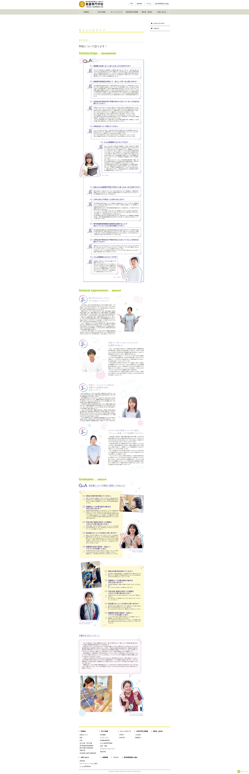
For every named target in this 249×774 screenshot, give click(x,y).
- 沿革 (80, 740)
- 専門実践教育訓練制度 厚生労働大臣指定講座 (86, 746)
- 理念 (80, 737)
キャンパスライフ (116, 12)
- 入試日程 (137, 735)
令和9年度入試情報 (131, 12)
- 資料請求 (82, 761)
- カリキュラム (103, 737)
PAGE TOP (244, 771)
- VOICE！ (121, 735)
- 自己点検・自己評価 (85, 743)
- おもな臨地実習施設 (105, 743)
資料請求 (139, 3)
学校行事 (156, 28)
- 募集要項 (137, 737)
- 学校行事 (121, 737)
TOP (131, 3)
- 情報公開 (82, 750)
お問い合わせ (161, 12)
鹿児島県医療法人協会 (162, 3)
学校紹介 (86, 12)
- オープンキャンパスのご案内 (88, 763)
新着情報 (105, 757)
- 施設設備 (102, 751)
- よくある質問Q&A (85, 766)
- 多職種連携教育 (104, 740)
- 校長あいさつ (83, 735)
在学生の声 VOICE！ (159, 23)
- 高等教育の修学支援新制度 (87, 753)
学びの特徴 (101, 12)
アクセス (148, 3)
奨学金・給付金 (147, 12)
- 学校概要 (102, 735)
